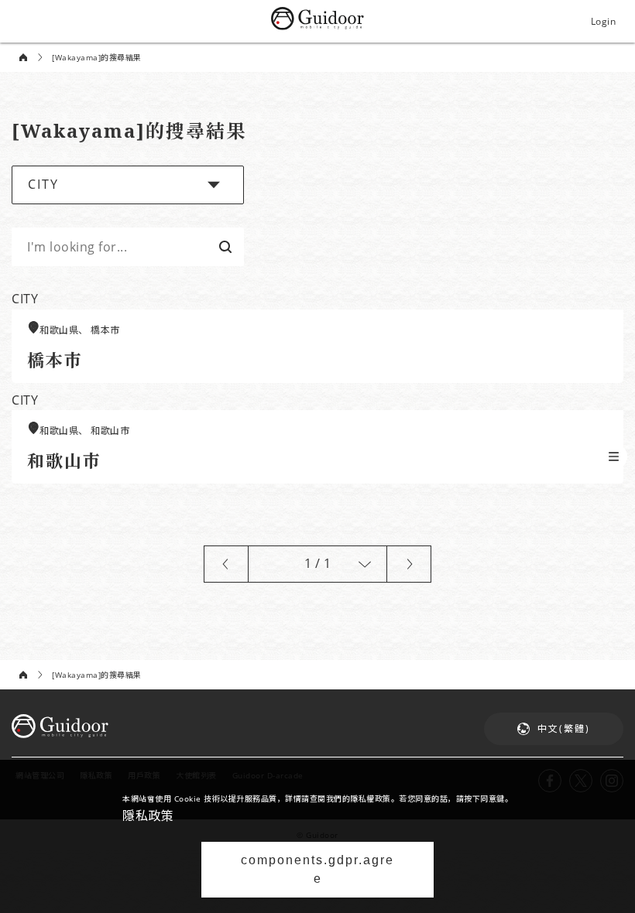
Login (603, 21)
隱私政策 (147, 815)
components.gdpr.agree (317, 869)
